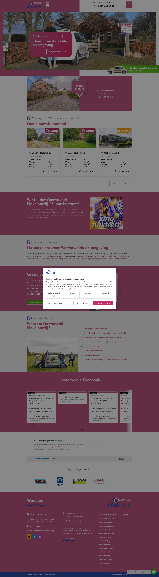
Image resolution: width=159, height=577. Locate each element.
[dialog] (79, 288)
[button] (54, 303)
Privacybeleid (70, 289)
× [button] (112, 272)
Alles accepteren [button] (103, 303)
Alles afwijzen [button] (82, 303)
